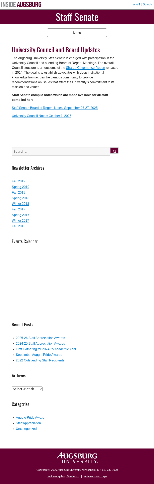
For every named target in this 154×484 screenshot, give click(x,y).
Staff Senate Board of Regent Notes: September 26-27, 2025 (55, 108)
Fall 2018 (18, 192)
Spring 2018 (20, 198)
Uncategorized (26, 428)
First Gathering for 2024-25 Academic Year (46, 349)
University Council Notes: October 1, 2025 (41, 116)
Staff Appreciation (28, 423)
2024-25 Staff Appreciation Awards (40, 343)
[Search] (114, 150)
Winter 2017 (20, 220)
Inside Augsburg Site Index (63, 476)
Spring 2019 (20, 187)
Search (147, 4)
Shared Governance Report (85, 67)
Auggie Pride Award (30, 417)
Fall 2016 (18, 226)
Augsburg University (69, 469)
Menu (77, 32)
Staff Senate (77, 16)
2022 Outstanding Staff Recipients (40, 360)
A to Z (137, 4)
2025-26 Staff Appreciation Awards (40, 338)
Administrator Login (95, 476)
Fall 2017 (18, 209)
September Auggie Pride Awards (39, 354)
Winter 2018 (20, 203)
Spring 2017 (20, 215)
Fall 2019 (18, 181)
